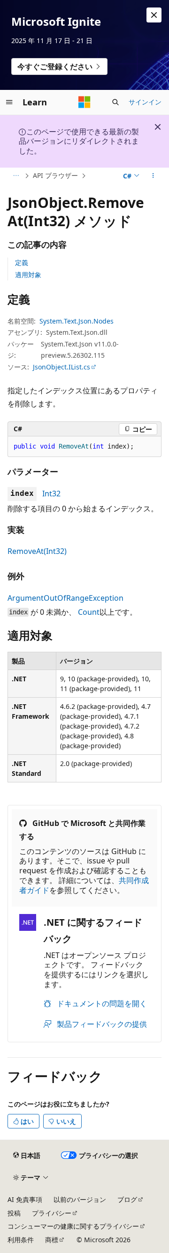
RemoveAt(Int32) (37, 551)
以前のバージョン (80, 1199)
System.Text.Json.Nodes (76, 321)
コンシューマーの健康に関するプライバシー (73, 1226)
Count (89, 612)
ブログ (127, 1199)
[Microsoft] (84, 102)
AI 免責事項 (25, 1199)
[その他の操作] (153, 176)
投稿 (14, 1213)
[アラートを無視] (153, 14)
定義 (21, 262)
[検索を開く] (115, 102)
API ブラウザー (55, 175)
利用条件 (21, 1239)
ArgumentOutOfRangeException (65, 598)
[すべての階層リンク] (16, 176)
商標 (51, 1239)
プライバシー (51, 1213)
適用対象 (28, 274)
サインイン (145, 101)
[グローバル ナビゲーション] (9, 102)
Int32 (51, 493)
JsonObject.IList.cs (61, 366)
